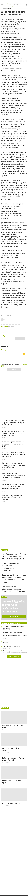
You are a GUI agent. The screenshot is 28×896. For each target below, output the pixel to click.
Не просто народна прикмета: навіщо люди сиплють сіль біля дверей (13, 444)
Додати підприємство (14, 656)
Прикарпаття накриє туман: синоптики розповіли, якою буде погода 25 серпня (14, 465)
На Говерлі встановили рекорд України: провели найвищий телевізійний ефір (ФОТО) (13, 486)
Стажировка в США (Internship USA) (13, 727)
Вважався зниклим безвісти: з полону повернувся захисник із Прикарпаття (13, 455)
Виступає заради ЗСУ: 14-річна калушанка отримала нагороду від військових (13, 423)
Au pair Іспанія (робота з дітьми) (11, 749)
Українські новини (6, 315)
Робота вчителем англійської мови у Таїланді (13, 759)
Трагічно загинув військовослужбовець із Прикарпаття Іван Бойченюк (13, 588)
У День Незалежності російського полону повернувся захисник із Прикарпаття (13, 476)
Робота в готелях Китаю (11, 803)
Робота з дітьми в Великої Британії (11, 782)
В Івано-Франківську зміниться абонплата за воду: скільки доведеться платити (13, 433)
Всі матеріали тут (14, 616)
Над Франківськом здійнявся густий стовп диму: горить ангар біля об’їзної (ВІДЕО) (14, 556)
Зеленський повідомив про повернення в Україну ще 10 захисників (12, 497)
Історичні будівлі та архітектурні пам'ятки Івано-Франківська (13, 606)
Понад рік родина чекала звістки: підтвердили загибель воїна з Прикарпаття (12, 567)
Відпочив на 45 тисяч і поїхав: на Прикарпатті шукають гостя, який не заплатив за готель (14, 578)
